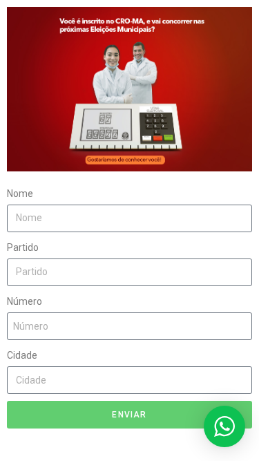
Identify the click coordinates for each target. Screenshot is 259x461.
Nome (20, 193)
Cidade (22, 355)
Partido (23, 247)
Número (24, 301)
